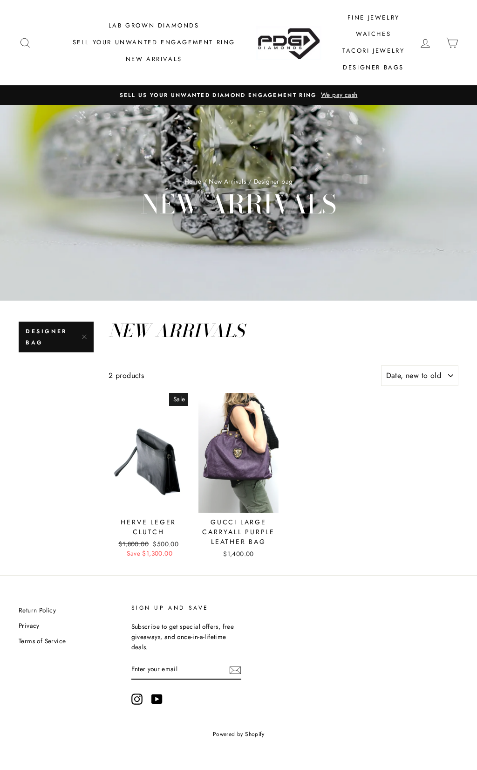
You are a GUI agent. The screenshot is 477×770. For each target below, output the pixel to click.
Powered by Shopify (238, 734)
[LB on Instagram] (137, 699)
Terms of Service (42, 641)
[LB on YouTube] (157, 699)
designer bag (46, 337)
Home (193, 181)
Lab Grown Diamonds (154, 25)
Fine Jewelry (374, 17)
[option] (238, 95)
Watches (373, 33)
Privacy (29, 625)
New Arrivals (154, 59)
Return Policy (37, 610)
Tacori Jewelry (373, 50)
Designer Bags (373, 67)
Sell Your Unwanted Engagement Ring (154, 42)
